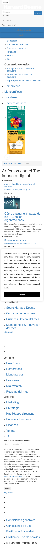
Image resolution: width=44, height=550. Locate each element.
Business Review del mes (22, 319)
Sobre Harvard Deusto (20, 307)
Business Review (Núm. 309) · (16, 189)
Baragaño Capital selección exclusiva (20, 69)
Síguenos (8, 331)
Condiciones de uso (19, 525)
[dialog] (22, 275)
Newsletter (22, 35)
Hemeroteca (6, 20)
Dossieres (10, 97)
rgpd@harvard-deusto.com (14, 476)
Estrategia (12, 40)
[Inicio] (22, 7)
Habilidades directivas (17, 44)
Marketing (12, 402)
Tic (8, 58)
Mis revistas (14, 385)
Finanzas (11, 51)
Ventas (10, 55)
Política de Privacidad (20, 531)
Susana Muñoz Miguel (15, 239)
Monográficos (13, 91)
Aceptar (22, 295)
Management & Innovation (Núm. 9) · (19, 243)
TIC (29, 189)
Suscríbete (13, 363)
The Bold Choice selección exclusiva (20, 75)
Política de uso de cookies (23, 537)
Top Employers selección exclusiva (24, 80)
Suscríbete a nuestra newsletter (17, 440)
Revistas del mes (15, 103)
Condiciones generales (20, 520)
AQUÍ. (6, 287)
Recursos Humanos (16, 47)
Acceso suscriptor (9, 25)
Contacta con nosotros (20, 313)
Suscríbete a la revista (22, 30)
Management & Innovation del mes (23, 326)
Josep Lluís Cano (12, 183)
